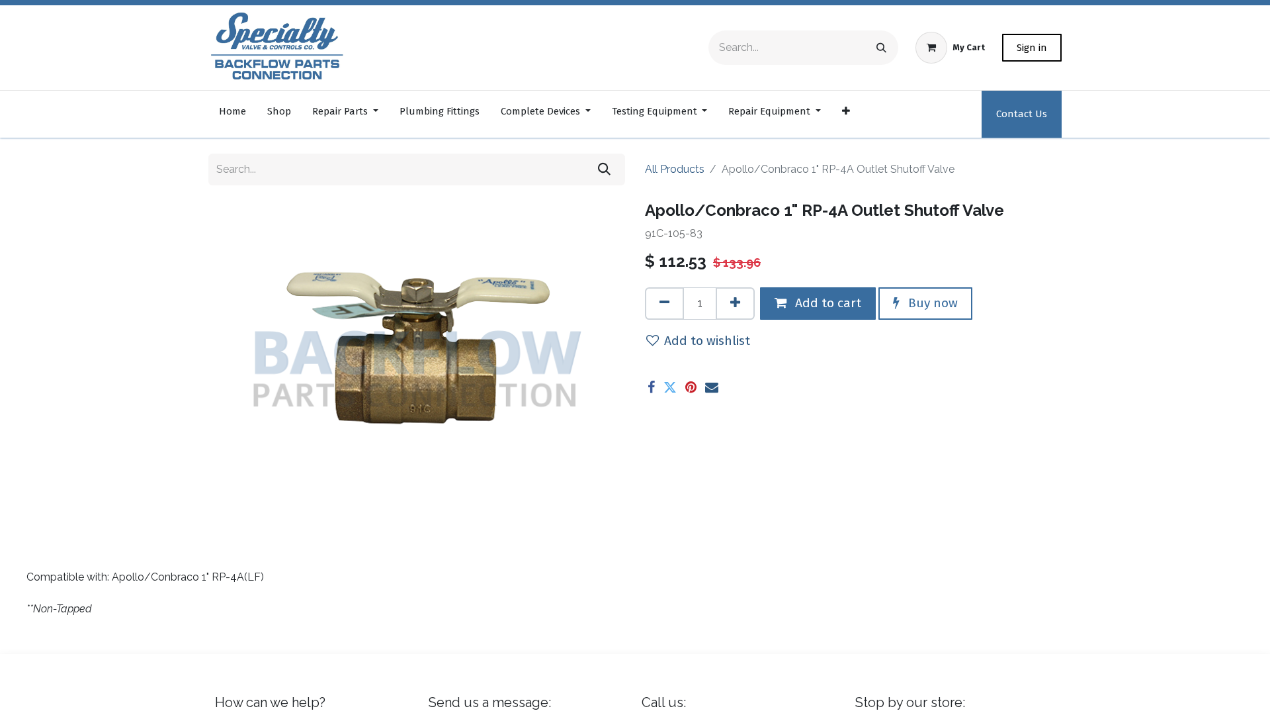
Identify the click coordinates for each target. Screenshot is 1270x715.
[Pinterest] (691, 387)
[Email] (711, 387)
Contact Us (1021, 114)
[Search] (881, 47)
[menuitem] (232, 114)
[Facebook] (651, 387)
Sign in (1032, 48)
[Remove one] (664, 303)
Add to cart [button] (826, 302)
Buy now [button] (931, 302)
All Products (674, 169)
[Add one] (735, 303)
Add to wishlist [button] (707, 340)
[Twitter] (670, 387)
